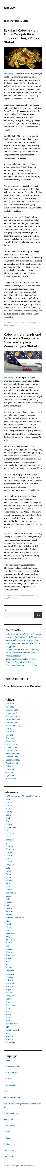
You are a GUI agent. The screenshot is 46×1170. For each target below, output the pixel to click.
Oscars (9, 968)
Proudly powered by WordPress (23, 1166)
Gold (8, 899)
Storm (8, 1014)
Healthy (9, 911)
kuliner (9, 943)
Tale (8, 1017)
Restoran (10, 983)
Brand (8, 821)
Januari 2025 (11, 747)
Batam (9, 809)
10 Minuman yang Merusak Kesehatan (23, 796)
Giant (8, 896)
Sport (8, 1008)
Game (8, 890)
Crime (8, 858)
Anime (9, 805)
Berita (16, 323)
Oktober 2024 (12, 757)
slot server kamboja (12, 1066)
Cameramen (11, 827)
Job (7, 930)
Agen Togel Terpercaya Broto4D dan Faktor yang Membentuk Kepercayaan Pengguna (23, 643)
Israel (5, 598)
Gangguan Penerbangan (29, 595)
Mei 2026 (10, 707)
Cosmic (9, 852)
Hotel (8, 924)
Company (10, 849)
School (9, 992)
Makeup (9, 952)
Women (9, 1039)
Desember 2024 (13, 750)
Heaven (9, 915)
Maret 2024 (11, 778)
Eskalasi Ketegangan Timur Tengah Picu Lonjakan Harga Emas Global (21, 36)
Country (9, 855)
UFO (8, 1027)
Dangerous (10, 865)
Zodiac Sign (11, 1042)
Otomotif (10, 971)
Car (7, 830)
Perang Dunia (35, 323)
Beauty (9, 812)
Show (8, 1002)
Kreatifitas (10, 939)
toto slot (7, 1079)
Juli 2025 (10, 729)
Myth (8, 961)
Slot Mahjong (10, 1150)
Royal (8, 989)
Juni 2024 (10, 769)
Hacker (9, 902)
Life (7, 946)
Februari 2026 (12, 710)
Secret (8, 999)
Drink (8, 874)
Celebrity (10, 833)
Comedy (9, 846)
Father (9, 883)
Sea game (10, 996)
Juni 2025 (10, 732)
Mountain (10, 955)
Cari (5, 610)
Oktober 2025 (12, 722)
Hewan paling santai (15, 918)
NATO (8, 964)
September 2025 (13, 725)
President (10, 977)
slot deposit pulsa (11, 1113)
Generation (11, 893)
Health (9, 908)
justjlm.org (8, 74)
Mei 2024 (10, 772)
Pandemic (10, 974)
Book (8, 818)
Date (8, 868)
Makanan (10, 949)
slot (5, 1091)
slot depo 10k (9, 1157)
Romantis (10, 986)
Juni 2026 (10, 704)
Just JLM (9, 7)
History (9, 921)
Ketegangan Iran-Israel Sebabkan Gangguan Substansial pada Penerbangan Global (22, 340)
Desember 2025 (13, 716)
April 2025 (10, 738)
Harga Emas (24, 323)
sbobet (7, 1132)
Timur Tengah (9, 325)
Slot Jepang (11, 1005)
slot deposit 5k (10, 1125)
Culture (9, 862)
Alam (8, 799)
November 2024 (13, 753)
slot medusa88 (10, 1085)
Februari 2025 (12, 744)
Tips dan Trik (12, 1024)
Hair (8, 905)
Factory (9, 877)
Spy (7, 1011)
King (8, 936)
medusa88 (8, 1119)
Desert (9, 871)
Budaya (9, 824)
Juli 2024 (10, 766)
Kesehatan (10, 933)
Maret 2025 (11, 741)
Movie (8, 958)
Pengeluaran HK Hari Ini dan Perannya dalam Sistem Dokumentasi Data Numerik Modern (23, 652)
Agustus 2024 (12, 763)
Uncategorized (12, 1030)
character (10, 840)
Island (8, 927)
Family (9, 880)
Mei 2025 (10, 735)
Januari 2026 (11, 713)
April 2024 (10, 775)
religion (9, 980)
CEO (7, 837)
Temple (9, 1021)
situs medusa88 (10, 1072)
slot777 (7, 1060)
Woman (9, 1036)
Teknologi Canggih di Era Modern (21, 659)
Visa (7, 1033)
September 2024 (13, 760)
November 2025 (13, 719)
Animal (9, 802)
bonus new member (12, 1097)
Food (8, 886)
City (7, 843)
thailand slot (9, 1144)
